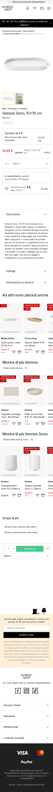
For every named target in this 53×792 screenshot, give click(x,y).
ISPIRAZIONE (11, 727)
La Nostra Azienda (14, 737)
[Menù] (48, 8)
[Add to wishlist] (13, 352)
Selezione (9, 716)
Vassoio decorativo (11, 34)
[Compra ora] (19, 351)
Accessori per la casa (11, 31)
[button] (7, 123)
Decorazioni (28, 31)
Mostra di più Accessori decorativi (21, 532)
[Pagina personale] (27, 8)
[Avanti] (48, 64)
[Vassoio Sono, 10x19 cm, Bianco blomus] (26, 64)
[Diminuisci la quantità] (4, 549)
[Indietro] (5, 64)
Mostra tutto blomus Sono (16, 439)
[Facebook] (18, 690)
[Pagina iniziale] (8, 8)
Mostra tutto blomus (13, 368)
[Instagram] (26, 690)
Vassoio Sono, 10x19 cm (32, 34)
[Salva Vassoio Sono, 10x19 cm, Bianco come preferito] (48, 549)
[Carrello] (41, 8)
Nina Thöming (9, 108)
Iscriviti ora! (41, 139)
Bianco (7, 556)
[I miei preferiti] (34, 8)
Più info (44, 188)
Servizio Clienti (12, 705)
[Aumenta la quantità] (13, 549)
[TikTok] (35, 690)
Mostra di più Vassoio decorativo (21, 526)
